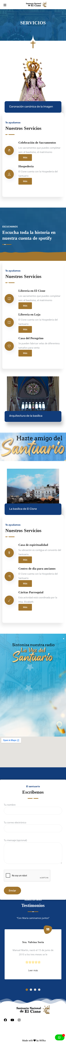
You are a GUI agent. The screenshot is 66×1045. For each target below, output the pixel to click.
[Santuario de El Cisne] (36, 4)
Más (25, 157)
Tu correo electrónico (15, 822)
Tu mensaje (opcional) (15, 840)
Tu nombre (10, 804)
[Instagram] (19, 1020)
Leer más (33, 970)
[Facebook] (5, 1020)
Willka (42, 1040)
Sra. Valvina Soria (33, 942)
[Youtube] (12, 1020)
